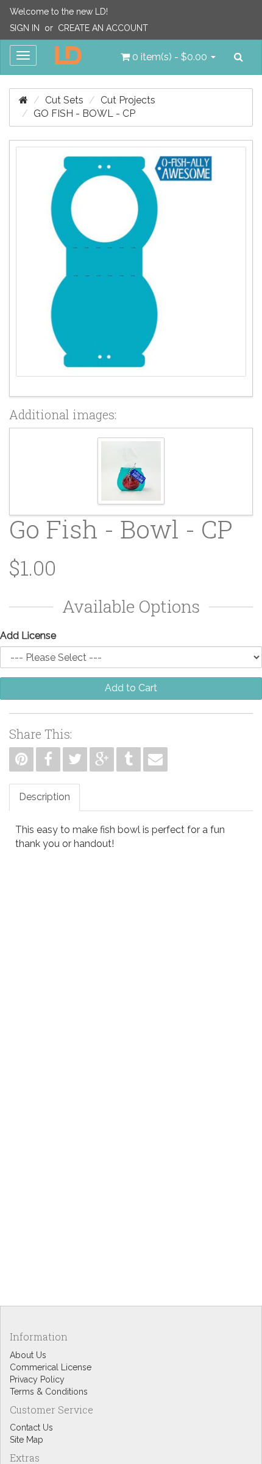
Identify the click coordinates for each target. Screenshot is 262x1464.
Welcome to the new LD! (59, 11)
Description (44, 797)
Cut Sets (64, 100)
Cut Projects (128, 100)
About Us (28, 1355)
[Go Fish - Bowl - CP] (131, 268)
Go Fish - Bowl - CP (84, 113)
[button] (168, 57)
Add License (28, 635)
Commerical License (50, 1367)
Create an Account (103, 28)
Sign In (25, 28)
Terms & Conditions (49, 1391)
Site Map (26, 1440)
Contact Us (31, 1427)
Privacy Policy (37, 1379)
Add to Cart (131, 688)
